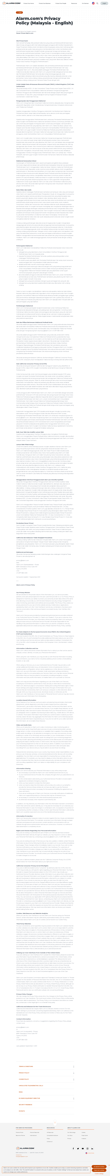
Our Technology (71, 1132)
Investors (84, 1138)
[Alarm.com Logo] (11, 3)
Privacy (69, 1138)
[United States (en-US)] (25, 1149)
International (33, 1135)
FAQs (48, 1138)
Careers (83, 1132)
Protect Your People (61, 3)
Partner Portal (19, 1132)
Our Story (69, 1135)
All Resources (50, 1132)
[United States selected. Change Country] (93, 3)
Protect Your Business (44, 3)
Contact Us (49, 1141)
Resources (74, 3)
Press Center (85, 1135)
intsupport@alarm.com (22, 1156)
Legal (20, 12)
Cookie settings (99, 1173)
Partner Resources (34, 1132)
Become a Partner (20, 1135)
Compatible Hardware (52, 1135)
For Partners (85, 3)
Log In (104, 3)
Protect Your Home (29, 3)
